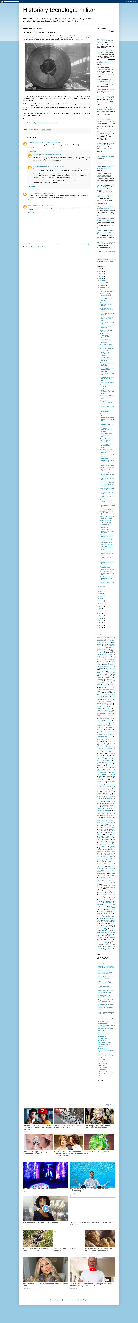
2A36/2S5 (105, 637)
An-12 (98, 656)
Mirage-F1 (109, 837)
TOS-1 (98, 920)
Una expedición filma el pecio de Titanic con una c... (107, 513)
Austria (110, 670)
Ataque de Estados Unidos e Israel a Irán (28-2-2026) (106, 1012)
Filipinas (110, 748)
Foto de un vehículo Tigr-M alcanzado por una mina (107, 349)
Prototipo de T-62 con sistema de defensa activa (106, 402)
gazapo (99, 755)
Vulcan (113, 943)
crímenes (107, 710)
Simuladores (110, 889)
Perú (111, 865)
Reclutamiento (101, 873)
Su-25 (113, 897)
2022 (100, 278)
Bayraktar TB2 (111, 681)
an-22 (113, 658)
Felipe (98, 96)
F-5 (114, 743)
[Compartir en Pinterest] (50, 130)
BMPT (101, 687)
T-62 (101, 908)
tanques (107, 913)
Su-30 (109, 899)
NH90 (105, 849)
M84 (105, 817)
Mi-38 (105, 829)
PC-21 (111, 863)
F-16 (98, 741)
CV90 (110, 711)
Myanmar (103, 848)
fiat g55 (101, 748)
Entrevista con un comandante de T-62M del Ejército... (107, 392)
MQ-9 (98, 844)
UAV (104, 929)
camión (113, 696)
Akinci (111, 652)
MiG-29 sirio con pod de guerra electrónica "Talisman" (106, 982)
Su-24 (106, 897)
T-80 (102, 910)
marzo (102, 598)
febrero (102, 601)
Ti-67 (109, 916)
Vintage (98, 941)
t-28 (100, 906)
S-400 (104, 885)
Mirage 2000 (100, 837)
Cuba (104, 711)
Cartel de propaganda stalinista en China (106, 543)
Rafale (110, 872)
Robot (105, 879)
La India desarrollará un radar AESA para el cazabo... (106, 299)
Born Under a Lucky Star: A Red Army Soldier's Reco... (107, 578)
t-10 (110, 904)
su (114, 894)
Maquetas (110, 819)
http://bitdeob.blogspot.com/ (105, 1072)
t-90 (114, 910)
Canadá (102, 698)
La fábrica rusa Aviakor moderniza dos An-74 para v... (106, 553)
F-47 (110, 743)
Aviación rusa (102, 1036)
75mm (102, 642)
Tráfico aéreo (106, 920)
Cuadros (99, 711)
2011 (100, 630)
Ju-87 (106, 786)
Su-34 (104, 901)
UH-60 (102, 932)
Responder (31, 147)
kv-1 (107, 801)
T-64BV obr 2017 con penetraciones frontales (107, 464)
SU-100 (100, 896)
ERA (101, 729)
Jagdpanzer (107, 781)
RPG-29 (99, 880)
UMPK (109, 932)
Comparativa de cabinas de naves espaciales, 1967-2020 (106, 966)
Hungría (99, 765)
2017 (100, 615)
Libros (99, 808)
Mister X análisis (102, 1063)
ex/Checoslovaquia (102, 736)
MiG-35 (102, 836)
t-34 (104, 906)
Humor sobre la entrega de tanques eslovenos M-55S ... (107, 397)
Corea (108, 708)
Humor (110, 764)
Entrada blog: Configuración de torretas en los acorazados (41, 123)
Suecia (99, 904)
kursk (113, 800)
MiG (98, 830)
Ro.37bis (99, 879)
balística (108, 677)
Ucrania (112, 929)
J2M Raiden (99, 781)
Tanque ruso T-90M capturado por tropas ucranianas (106, 424)
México (98, 825)
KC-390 (108, 793)
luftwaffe (107, 810)
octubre (102, 285)
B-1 (114, 674)
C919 (111, 694)
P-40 (102, 856)
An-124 (106, 656)
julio (101, 589)
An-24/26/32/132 (111, 659)
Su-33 (98, 901)
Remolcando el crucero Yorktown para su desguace (106, 386)
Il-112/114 (107, 767)
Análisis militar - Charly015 (105, 1028)
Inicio (58, 244)
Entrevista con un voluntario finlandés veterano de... (106, 354)
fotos (98, 752)
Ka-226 (108, 788)
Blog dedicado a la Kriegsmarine (103, 1033)
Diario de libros (102, 1038)
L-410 (108, 803)
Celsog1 (99, 61)
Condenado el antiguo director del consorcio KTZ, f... (106, 309)
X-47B (106, 944)
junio (101, 591)
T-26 (114, 904)
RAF (103, 872)
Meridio (30, 193)
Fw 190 (111, 753)
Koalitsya (99, 800)
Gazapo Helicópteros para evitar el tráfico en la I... (107, 290)
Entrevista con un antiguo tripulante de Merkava (107, 535)
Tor (112, 918)
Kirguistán (109, 798)
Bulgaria (99, 693)
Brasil (98, 691)
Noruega (107, 851)
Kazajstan (99, 793)
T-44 (109, 906)
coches (109, 706)
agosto (102, 586)
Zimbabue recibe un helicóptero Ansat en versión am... (106, 359)
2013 (100, 625)
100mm (98, 637)
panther (110, 861)
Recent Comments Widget (109, 251)
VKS (105, 943)
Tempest (113, 915)
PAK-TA (113, 860)
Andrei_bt (101, 1030)
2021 (100, 606)
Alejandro (35, 154)
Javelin (98, 784)
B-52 (111, 675)
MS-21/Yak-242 (110, 844)
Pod (103, 866)
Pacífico (110, 858)
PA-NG (103, 858)
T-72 (113, 908)
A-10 (105, 644)
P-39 (98, 856)
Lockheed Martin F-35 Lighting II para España (104, 996)
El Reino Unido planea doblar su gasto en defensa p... (106, 341)
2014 (100, 623)
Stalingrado (103, 894)
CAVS (104, 699)
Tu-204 (104, 923)
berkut (98, 79)
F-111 (102, 739)
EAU (113, 718)
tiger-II (101, 918)
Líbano (104, 806)
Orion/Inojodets (100, 854)
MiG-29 (99, 834)
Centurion (110, 699)
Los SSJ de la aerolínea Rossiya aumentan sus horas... (107, 548)
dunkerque (107, 718)
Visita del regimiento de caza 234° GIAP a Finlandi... (106, 304)
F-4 (105, 743)
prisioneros (112, 868)
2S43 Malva (108, 640)
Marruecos (105, 820)
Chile (98, 705)
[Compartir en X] (46, 130)
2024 (100, 273)
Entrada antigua (85, 244)
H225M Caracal (100, 758)
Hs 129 (102, 764)
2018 (100, 613)
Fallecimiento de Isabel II (106, 509)
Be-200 (102, 682)
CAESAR (99, 696)
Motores (109, 843)
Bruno (98, 185)
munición (102, 846)
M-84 (109, 812)
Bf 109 (104, 684)
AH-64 (113, 649)
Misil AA (99, 839)
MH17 (110, 825)
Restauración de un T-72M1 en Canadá (106, 521)
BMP (113, 686)
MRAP (102, 844)
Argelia (99, 666)
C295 (105, 694)
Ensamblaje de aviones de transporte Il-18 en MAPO (107, 379)
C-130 (107, 693)
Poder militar (101, 1061)
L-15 (98, 803)
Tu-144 (103, 921)
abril (101, 596)
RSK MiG (108, 880)
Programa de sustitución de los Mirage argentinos (105, 1000)
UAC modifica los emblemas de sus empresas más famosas (107, 568)
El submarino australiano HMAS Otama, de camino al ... (107, 440)
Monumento (111, 841)
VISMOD (99, 943)
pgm (37, 132)
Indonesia (103, 774)
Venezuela (112, 937)
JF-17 (105, 784)
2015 (100, 620)
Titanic (107, 918)
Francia (101, 753)
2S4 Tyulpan (100, 640)
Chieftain (109, 703)
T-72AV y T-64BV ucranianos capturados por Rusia (107, 531)
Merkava (110, 824)
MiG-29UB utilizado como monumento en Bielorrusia (107, 451)
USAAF (111, 934)
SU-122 (106, 896)
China (104, 705)
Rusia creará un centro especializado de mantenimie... (106, 526)
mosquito (102, 843)
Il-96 (114, 771)
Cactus (99, 173)
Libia (110, 807)
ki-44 (106, 796)
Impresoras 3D (104, 772)
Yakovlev (99, 948)
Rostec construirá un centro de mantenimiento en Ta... (107, 562)
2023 (100, 276)
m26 (110, 813)
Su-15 (111, 896)
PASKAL (99, 155)
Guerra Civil (109, 757)
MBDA (98, 822)
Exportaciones (107, 738)
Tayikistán (99, 915)
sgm (40, 132)
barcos (34, 132)
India (113, 772)
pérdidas (104, 865)
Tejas (106, 915)
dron (101, 718)
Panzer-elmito (102, 1059)
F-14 (106, 739)
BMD (108, 686)
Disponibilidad (111, 715)
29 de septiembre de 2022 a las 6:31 (54, 166)
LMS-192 (108, 808)
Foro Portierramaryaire (104, 1042)
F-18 (104, 741)
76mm (108, 642)
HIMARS (99, 762)
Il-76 (107, 771)
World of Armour (102, 1067)
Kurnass (99, 108)
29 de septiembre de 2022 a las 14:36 (42, 205)
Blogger (85, 1300)
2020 (100, 608)
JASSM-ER (110, 783)
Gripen (101, 757)
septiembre (103, 287)
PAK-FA (106, 860)
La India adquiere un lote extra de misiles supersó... (107, 370)
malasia (110, 817)
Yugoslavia (100, 950)
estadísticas (111, 731)
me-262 (104, 824)
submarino (108, 902)
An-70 (100, 661)
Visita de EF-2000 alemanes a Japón (106, 294)
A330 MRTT (108, 645)
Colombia (99, 708)
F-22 (111, 741)
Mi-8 (110, 829)
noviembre (103, 283)
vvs (100, 944)
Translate (110, 261)
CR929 (98, 710)
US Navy (102, 934)
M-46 (103, 812)
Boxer (98, 689)
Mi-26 (107, 827)
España (108, 729)
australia (103, 670)
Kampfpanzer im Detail (104, 1054)
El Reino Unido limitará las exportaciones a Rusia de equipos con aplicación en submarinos (105, 1007)
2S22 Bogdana (100, 639)
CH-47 (98, 701)
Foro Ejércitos (102, 1040)
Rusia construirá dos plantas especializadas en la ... (107, 474)
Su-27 (102, 899)
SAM (100, 887)
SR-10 (108, 892)
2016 (100, 618)
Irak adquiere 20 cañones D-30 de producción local (107, 446)
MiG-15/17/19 (104, 830)
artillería (30, 132)
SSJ (114, 892)
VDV (106, 937)
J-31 (112, 779)
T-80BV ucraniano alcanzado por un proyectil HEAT (105, 335)
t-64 (107, 908)
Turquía (108, 927)
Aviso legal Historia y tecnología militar (104, 1022)
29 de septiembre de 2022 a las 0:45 (51, 154)
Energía (109, 726)
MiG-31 (113, 834)
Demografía (103, 713)
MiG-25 (110, 832)
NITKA (111, 849)
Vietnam (110, 939)
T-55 (114, 906)
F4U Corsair (110, 745)
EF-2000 (99, 722)
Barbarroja (109, 679)
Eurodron (111, 734)
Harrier (109, 758)
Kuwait (100, 801)
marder (98, 820)
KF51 (106, 794)
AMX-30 (110, 654)
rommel (111, 879)
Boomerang (109, 687)
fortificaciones (109, 750)
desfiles (110, 713)
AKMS (98, 67)
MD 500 (103, 822)
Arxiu (98, 143)
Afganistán (108, 647)
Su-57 (98, 902)
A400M (99, 647)
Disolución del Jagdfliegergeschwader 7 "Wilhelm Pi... (107, 460)
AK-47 (103, 652)
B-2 (100, 675)
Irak (101, 776)
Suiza (105, 904)
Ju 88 (100, 786)
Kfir (111, 794)
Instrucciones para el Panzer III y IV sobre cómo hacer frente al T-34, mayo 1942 (106, 972)
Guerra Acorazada (103, 1048)
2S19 (111, 637)
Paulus (105, 863)
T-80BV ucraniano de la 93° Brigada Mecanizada (107, 485)
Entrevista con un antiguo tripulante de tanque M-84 (107, 419)
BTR (110, 691)
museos (113, 846)
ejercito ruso (101, 724)
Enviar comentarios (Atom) (38, 247)
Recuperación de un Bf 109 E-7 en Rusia (107, 331)
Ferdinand (112, 746)
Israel (98, 779)
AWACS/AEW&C (105, 674)
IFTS (101, 767)
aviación (100, 672)
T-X (102, 911)
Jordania (113, 784)
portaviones (100, 868)
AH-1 (107, 649)
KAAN (107, 789)
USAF (99, 936)
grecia (113, 755)
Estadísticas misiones (106, 733)
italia (105, 779)
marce (98, 195)
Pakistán (101, 861)
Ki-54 (110, 796)
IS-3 (100, 777)
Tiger (113, 916)
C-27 (100, 694)
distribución (102, 717)
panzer (99, 863)
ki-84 (102, 798)
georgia (106, 755)
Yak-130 (99, 946)
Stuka (110, 894)
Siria (105, 891)
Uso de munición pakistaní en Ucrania (107, 489)
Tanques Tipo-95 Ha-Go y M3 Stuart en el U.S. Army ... (107, 469)
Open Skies (108, 853)
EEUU (109, 720)
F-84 (100, 745)
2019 (100, 611)
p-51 (111, 856)
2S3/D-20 (110, 639)
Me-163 (98, 824)
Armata (101, 668)
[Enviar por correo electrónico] (42, 130)
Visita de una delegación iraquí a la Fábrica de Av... (106, 319)
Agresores (99, 649)
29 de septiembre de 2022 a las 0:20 (50, 142)
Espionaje (99, 731)
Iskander (110, 778)
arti (106, 668)
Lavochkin (105, 805)
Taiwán (98, 913)
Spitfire (113, 890)
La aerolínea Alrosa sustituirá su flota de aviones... (106, 430)
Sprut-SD (102, 892)
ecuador (102, 720)
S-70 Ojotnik (112, 885)
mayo (101, 593)
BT (104, 691)
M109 (105, 813)
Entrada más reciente (29, 244)
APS (106, 663)
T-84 (108, 910)
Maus (112, 820)
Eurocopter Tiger (101, 734)
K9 (103, 788)
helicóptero (106, 760)
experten (99, 738)
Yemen (109, 948)
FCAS (106, 746)
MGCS (104, 825)
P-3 (108, 854)
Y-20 (111, 944)
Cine (111, 705)
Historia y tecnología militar (59, 9)
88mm (99, 644)
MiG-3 (107, 834)
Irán (107, 776)
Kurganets (106, 800)
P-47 (107, 856)
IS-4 (105, 777)
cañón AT (109, 698)
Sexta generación (110, 887)
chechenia (100, 703)
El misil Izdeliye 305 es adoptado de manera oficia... (106, 435)
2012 (100, 627)
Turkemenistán (108, 925)
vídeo (101, 939)
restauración (111, 875)
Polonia (109, 867)
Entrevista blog (110, 727)
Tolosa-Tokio (101, 1065)
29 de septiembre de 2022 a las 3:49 (43, 193)
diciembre (103, 280)
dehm (29, 205)
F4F (104, 745)
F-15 (111, 739)
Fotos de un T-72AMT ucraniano (106, 327)
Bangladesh (100, 679)
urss (114, 932)
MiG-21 (113, 831)
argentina (106, 666)
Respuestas (33, 151)
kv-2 (112, 801)
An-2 (108, 657)
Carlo (98, 39)
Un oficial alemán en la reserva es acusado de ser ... (107, 573)
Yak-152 (109, 946)
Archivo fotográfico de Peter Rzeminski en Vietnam (105, 991)
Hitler (106, 762)
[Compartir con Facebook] (48, 130)
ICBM (113, 765)
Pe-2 (98, 865)
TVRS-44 (99, 928)
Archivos (105, 664)
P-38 (112, 854)
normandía (99, 851)
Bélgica (110, 682)
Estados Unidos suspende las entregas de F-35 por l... (107, 505)
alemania (100, 654)
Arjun (113, 666)
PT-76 (98, 871)
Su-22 (98, 897)
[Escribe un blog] (44, 130)
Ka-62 (102, 789)
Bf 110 (111, 684)
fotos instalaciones (110, 752)
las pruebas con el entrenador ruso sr (104, 175)
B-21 (105, 675)
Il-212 (108, 769)
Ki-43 (102, 796)
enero (102, 603)
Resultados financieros (106, 877)
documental (112, 717)
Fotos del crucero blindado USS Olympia (107, 410)
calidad (106, 696)
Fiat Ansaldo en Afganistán (107, 482)
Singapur (99, 890)
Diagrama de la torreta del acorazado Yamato (107, 517)
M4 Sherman (104, 815)
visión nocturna (109, 941)
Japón (102, 783)
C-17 (114, 692)
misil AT (106, 839)
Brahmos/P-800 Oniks (108, 689)
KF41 (102, 794)
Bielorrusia (100, 686)
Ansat (106, 661)
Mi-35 (100, 829)
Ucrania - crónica (108, 930)
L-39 (103, 803)
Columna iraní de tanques (107, 382)
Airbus (108, 651)
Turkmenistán (100, 927)
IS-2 (114, 776)
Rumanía (99, 883)
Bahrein (99, 677)
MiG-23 (102, 832)
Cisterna (99, 706)
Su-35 (110, 901)
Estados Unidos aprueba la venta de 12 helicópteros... (107, 364)
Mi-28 (113, 827)
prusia (111, 870)
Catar (98, 700)
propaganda (103, 870)
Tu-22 (110, 923)
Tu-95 (98, 925)
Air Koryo (101, 651)
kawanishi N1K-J (107, 791)
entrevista (99, 727)
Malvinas (103, 819)
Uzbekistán (108, 936)
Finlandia (99, 750)
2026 (100, 269)
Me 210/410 (110, 822)
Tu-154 (109, 921)
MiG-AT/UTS (110, 836)
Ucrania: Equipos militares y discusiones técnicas (106, 977)
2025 (100, 271)
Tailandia (109, 911)
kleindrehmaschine (33, 142)
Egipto (109, 722)
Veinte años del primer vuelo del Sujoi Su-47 (106, 345)
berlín (98, 684)
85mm (113, 642)
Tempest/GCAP (102, 916)
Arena (111, 664)
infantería (112, 774)
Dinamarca (99, 715)
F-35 (98, 743)
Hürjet (107, 765)
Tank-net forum (102, 1069)
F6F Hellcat (99, 746)
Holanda (112, 762)
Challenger (108, 701)
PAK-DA (99, 860)
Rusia (112, 883)
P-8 (97, 858)
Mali (98, 819)
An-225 (101, 659)
